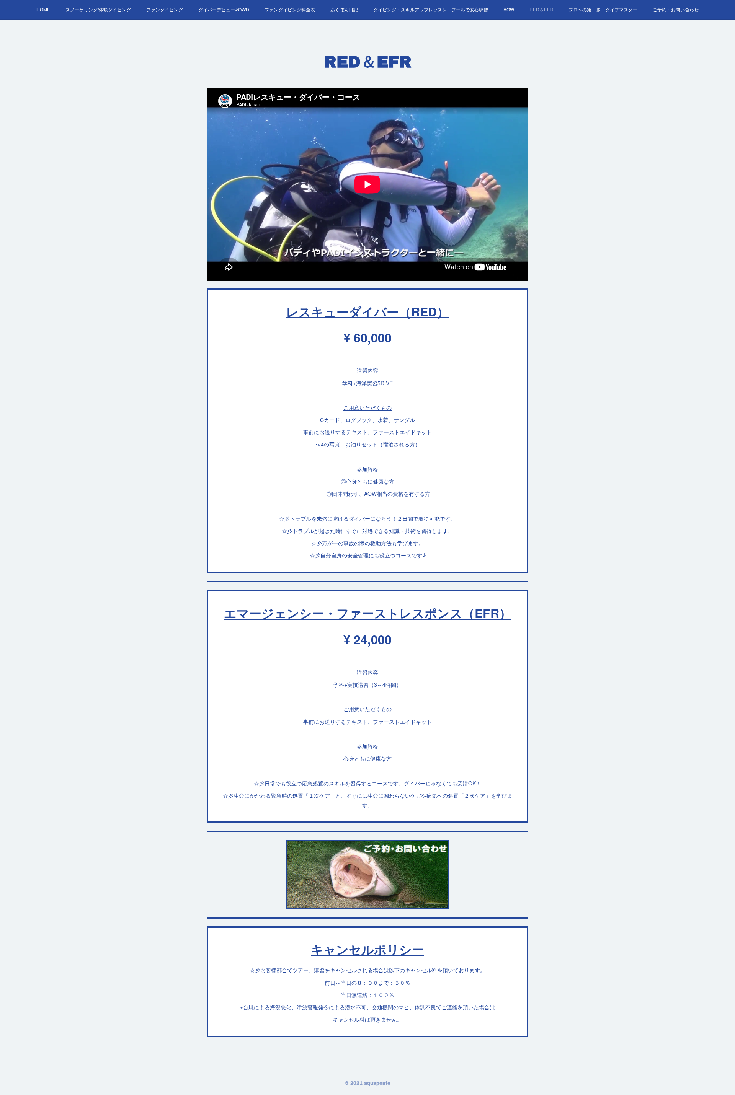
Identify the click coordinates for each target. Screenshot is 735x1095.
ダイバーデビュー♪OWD (223, 9)
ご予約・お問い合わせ (676, 9)
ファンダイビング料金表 (290, 9)
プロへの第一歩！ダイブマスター (602, 9)
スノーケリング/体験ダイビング (98, 9)
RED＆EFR (541, 9)
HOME (43, 9)
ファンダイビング (164, 9)
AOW (508, 9)
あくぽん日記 (344, 9)
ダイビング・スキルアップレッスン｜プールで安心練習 (430, 9)
